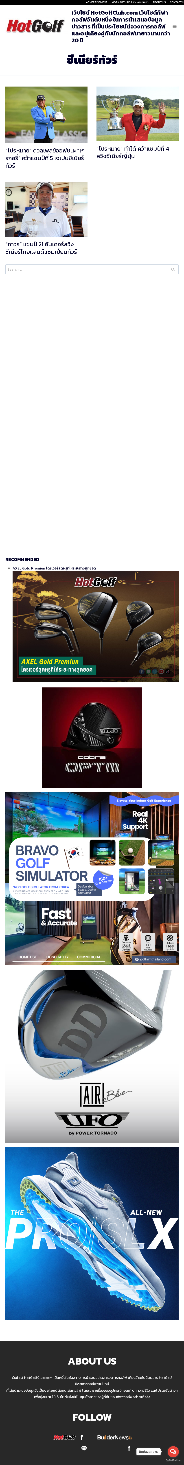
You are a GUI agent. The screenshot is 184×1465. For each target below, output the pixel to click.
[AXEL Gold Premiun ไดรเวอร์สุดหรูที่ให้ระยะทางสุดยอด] (96, 626)
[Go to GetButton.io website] (173, 1460)
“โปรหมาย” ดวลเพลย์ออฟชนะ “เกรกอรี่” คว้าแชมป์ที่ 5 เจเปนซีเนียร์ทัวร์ (45, 158)
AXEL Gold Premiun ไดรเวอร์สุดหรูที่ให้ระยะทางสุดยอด (54, 568)
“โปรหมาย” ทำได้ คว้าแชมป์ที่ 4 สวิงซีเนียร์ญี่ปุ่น (132, 152)
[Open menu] (174, 26)
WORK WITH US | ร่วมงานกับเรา (130, 2)
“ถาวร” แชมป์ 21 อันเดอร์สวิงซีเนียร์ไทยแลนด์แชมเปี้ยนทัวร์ (41, 248)
